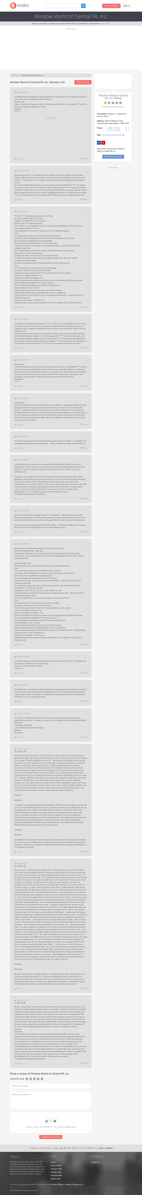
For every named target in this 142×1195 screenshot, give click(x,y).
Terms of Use (56, 1165)
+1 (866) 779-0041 (113, 128)
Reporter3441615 (23, 319)
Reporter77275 (22, 1000)
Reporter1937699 (23, 685)
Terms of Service (72, 1184)
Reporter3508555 (23, 92)
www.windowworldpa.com (112, 135)
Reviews (15, 75)
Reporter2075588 (23, 656)
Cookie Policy (56, 1172)
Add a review (83, 82)
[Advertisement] (71, 47)
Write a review (111, 5)
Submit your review (50, 1137)
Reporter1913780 (23, 510)
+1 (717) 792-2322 (113, 130)
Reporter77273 (22, 864)
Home (53, 1162)
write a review (105, 23)
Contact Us (95, 1162)
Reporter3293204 (23, 171)
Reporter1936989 (23, 713)
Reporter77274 (22, 749)
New (102, 1148)
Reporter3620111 (23, 211)
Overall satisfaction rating (113, 107)
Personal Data (56, 1175)
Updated (108, 1148)
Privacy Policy (56, 1169)
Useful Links (55, 1179)
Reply (85, 158)
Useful (20, 159)
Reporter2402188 (23, 436)
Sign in (126, 5)
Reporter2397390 (23, 544)
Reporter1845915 (23, 398)
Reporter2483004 (23, 460)
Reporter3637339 (23, 360)
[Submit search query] (83, 6)
